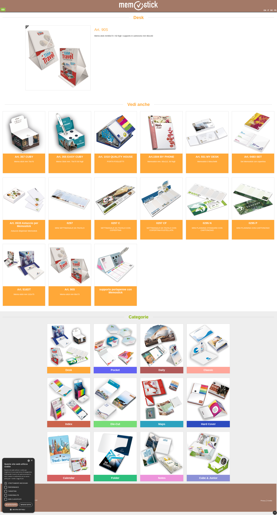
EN (265, 10)
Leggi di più (20, 478)
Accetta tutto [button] (11, 505)
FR (275, 10)
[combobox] (29, 461)
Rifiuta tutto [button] (26, 505)
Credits (269, 500)
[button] (18, 509)
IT (268, 10)
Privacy (263, 500)
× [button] (31, 460)
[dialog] (18, 485)
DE (271, 10)
